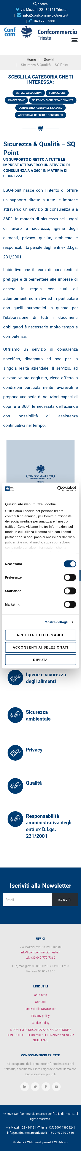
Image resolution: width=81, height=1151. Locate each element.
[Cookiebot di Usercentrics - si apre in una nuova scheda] (57, 489)
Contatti (40, 1002)
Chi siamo (40, 995)
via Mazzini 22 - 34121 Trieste (43, 10)
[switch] (70, 577)
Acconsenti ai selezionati (40, 647)
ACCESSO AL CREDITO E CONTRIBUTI (40, 115)
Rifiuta (40, 659)
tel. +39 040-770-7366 (40, 957)
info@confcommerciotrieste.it (40, 952)
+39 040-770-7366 (61, 1132)
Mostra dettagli (56, 622)
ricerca (42, 4)
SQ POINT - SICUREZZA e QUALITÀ (52, 100)
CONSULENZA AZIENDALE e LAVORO (40, 107)
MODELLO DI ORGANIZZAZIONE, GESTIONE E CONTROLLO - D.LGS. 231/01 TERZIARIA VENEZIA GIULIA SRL (40, 1035)
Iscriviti (64, 899)
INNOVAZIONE (16, 100)
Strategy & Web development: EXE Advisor (40, 1142)
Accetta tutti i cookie (40, 635)
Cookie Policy (40, 1023)
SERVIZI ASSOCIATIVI (29, 92)
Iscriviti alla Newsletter (40, 1009)
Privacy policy (40, 1016)
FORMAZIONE (57, 92)
